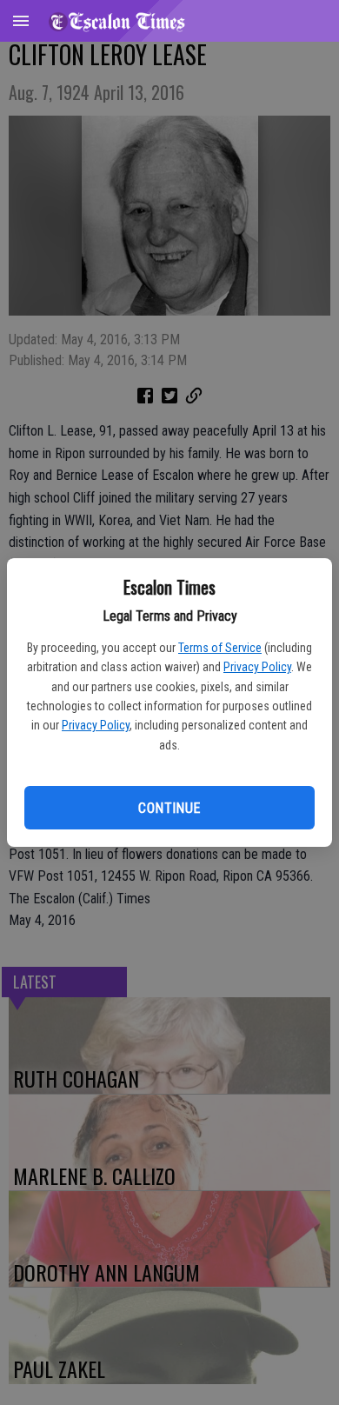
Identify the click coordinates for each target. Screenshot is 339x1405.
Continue (169, 808)
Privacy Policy (257, 667)
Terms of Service (220, 648)
